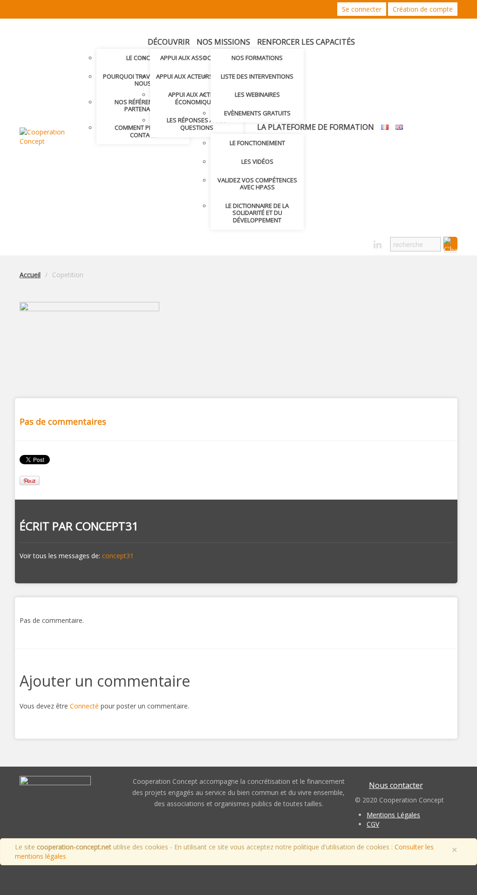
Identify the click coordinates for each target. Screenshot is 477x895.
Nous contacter (396, 785)
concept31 (106, 526)
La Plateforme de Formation (315, 127)
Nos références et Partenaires (143, 106)
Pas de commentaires (63, 421)
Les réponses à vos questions (197, 124)
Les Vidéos (257, 161)
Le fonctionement (257, 143)
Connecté (84, 705)
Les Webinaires (257, 94)
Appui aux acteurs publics (197, 76)
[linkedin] (377, 245)
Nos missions (223, 42)
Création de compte (423, 9)
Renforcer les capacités (306, 42)
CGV (373, 824)
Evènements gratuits (257, 113)
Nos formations (257, 57)
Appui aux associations (196, 57)
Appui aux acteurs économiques (196, 98)
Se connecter (362, 9)
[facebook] (361, 245)
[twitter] (345, 245)
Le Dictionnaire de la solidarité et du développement (257, 212)
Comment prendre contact (143, 131)
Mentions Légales (393, 814)
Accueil (30, 274)
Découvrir (169, 42)
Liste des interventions (257, 76)
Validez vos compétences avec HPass (257, 184)
